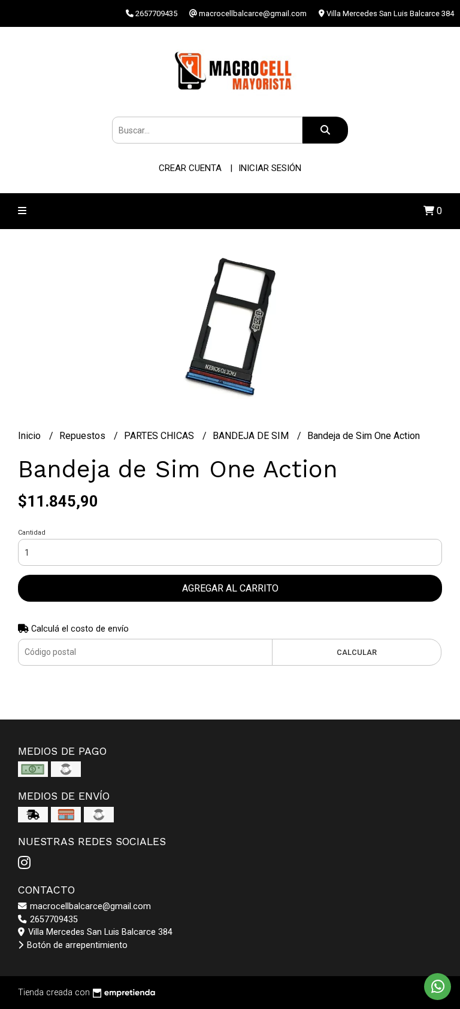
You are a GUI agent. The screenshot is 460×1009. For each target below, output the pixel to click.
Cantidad (32, 532)
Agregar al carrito (230, 588)
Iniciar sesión (269, 168)
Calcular (357, 652)
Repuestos (83, 435)
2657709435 (53, 919)
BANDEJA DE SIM (252, 435)
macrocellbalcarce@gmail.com (89, 906)
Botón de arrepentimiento (76, 945)
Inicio (30, 435)
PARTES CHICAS (160, 435)
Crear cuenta (190, 168)
